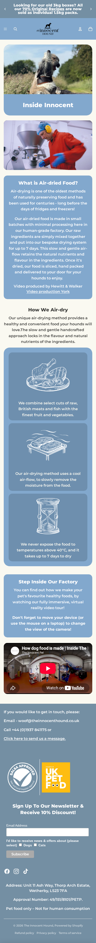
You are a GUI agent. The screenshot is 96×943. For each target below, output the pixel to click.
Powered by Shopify (69, 925)
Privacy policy (46, 933)
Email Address (16, 825)
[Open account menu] (80, 29)
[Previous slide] (5, 9)
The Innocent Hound (38, 925)
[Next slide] (91, 9)
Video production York (48, 291)
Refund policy (24, 933)
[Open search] (15, 29)
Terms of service (70, 933)
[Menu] (5, 29)
